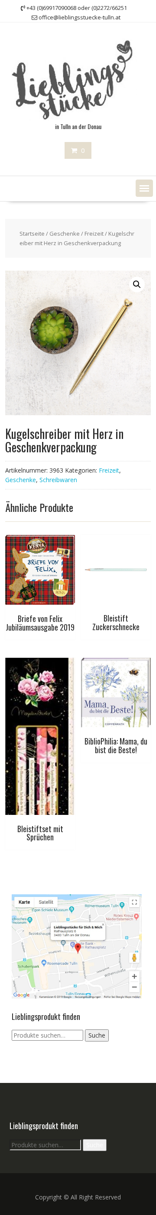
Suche (96, 1035)
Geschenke (64, 233)
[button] (144, 188)
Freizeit (94, 233)
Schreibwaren (58, 480)
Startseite (32, 233)
